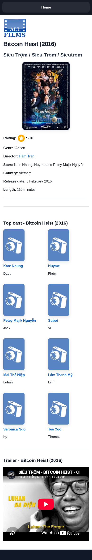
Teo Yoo (54, 429)
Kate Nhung (13, 266)
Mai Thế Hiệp (14, 375)
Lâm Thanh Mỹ (60, 375)
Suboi (53, 320)
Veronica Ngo (14, 429)
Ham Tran (26, 156)
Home (46, 7)
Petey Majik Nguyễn (19, 320)
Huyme (54, 266)
